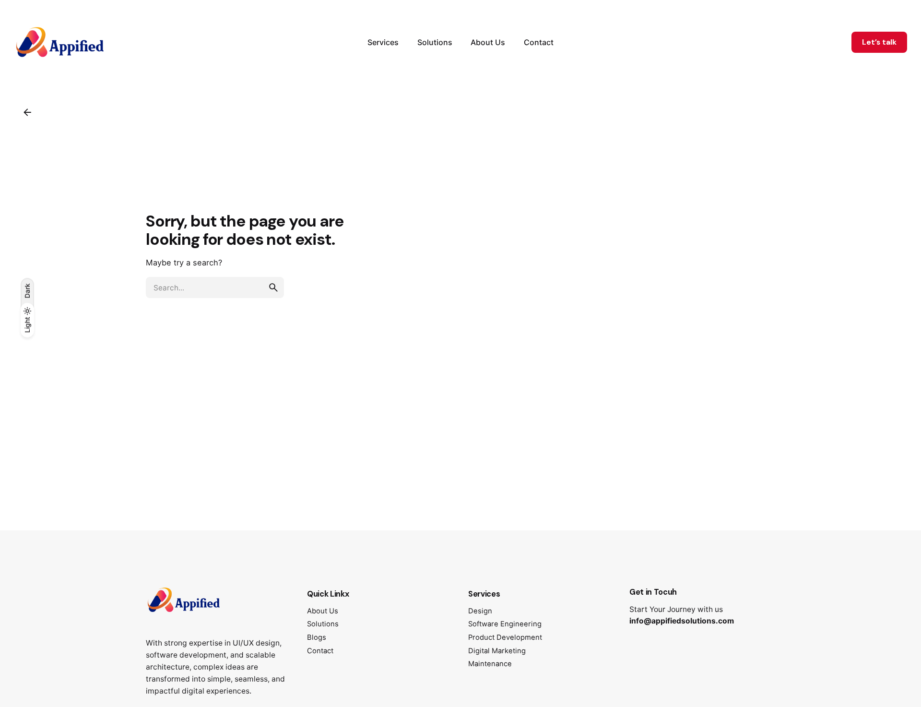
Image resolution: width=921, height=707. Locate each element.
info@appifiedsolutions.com (681, 620)
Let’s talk (879, 42)
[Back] (27, 112)
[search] (273, 287)
